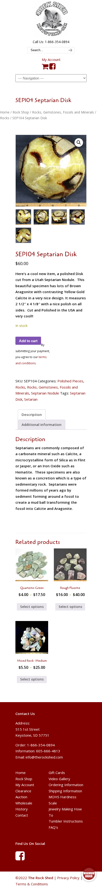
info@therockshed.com (44, 757)
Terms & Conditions (31, 884)
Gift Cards (57, 772)
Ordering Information (66, 784)
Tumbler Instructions (66, 821)
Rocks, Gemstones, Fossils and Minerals (63, 112)
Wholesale (23, 803)
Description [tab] (32, 414)
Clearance (23, 790)
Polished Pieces (70, 381)
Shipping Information (65, 790)
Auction (21, 796)
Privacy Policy (68, 877)
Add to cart (28, 341)
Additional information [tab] (41, 424)
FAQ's (53, 827)
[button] (78, 142)
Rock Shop (21, 112)
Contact (21, 815)
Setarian (30, 399)
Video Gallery (59, 778)
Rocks (4, 118)
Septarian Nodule (45, 393)
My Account (51, 59)
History (21, 809)
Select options (32, 607)
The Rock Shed (51, 19)
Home (4, 112)
